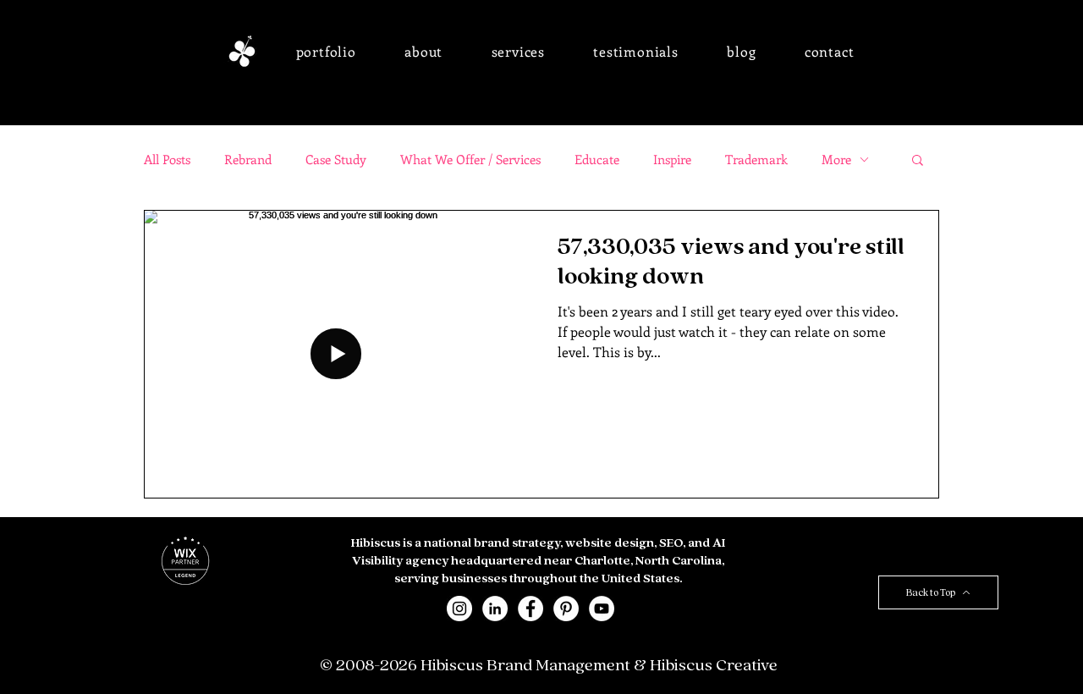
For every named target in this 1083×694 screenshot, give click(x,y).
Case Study (335, 159)
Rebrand (248, 159)
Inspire (672, 159)
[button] (326, 51)
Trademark (756, 159)
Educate (596, 159)
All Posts (167, 159)
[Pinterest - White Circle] (566, 608)
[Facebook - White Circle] (530, 608)
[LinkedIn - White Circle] (495, 608)
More (836, 159)
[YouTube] (601, 608)
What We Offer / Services (470, 159)
